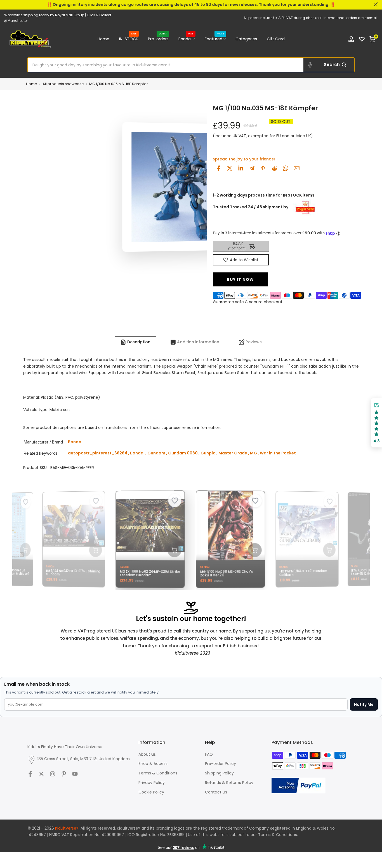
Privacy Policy (151, 782)
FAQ (209, 754)
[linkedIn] (240, 168)
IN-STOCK (128, 39)
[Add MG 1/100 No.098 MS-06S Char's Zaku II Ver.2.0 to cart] (250, 550)
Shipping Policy (219, 773)
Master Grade (232, 453)
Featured (214, 39)
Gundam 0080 (183, 453)
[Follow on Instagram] (52, 774)
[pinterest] (263, 168)
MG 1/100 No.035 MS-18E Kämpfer (118, 84)
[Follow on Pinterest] (64, 774)
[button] (376, 423)
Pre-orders (158, 39)
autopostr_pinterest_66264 (97, 453)
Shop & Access (153, 763)
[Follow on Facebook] (30, 774)
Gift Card (276, 39)
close (6, 4)
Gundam (156, 453)
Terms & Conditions (157, 773)
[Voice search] (309, 65)
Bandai (186, 39)
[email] (296, 168)
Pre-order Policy (220, 763)
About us (147, 754)
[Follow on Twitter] (41, 774)
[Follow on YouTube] (75, 774)
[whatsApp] (285, 168)
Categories (246, 39)
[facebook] (218, 168)
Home (103, 39)
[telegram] (252, 168)
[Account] (351, 39)
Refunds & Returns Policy (229, 782)
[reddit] (274, 168)
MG (253, 453)
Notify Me (364, 704)
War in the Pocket (278, 453)
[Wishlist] (362, 39)
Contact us (216, 792)
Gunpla (208, 453)
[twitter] (229, 168)
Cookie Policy (151, 792)
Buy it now (240, 279)
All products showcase (63, 84)
